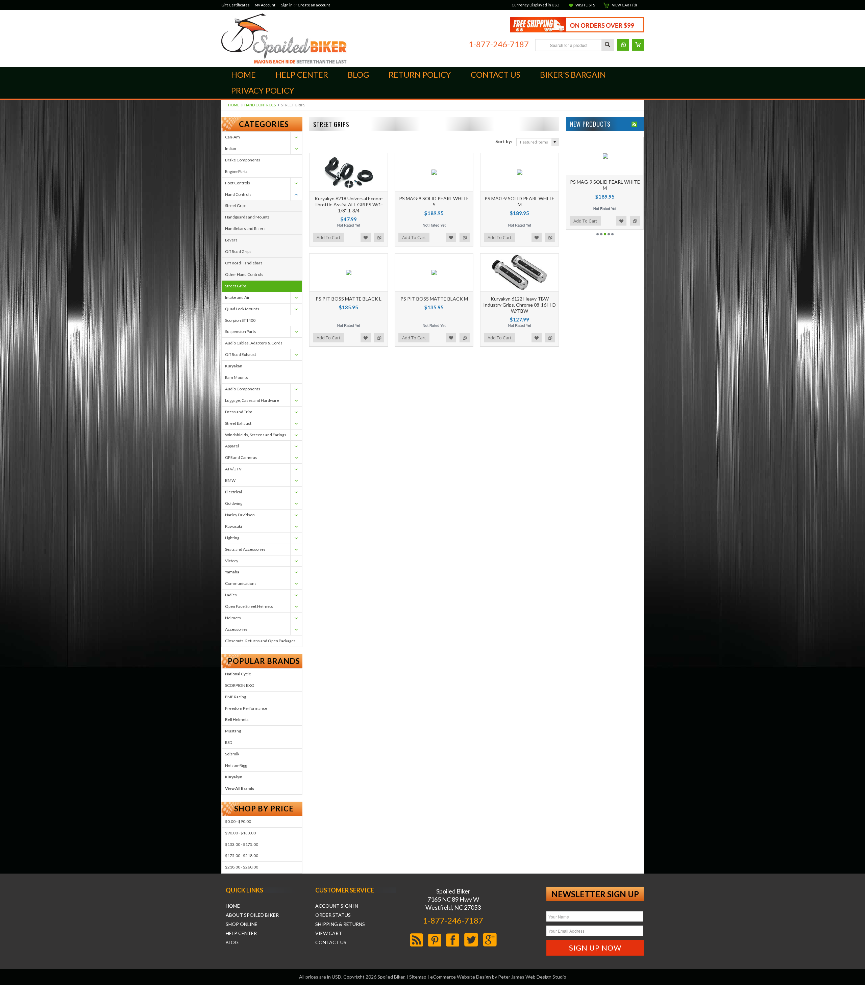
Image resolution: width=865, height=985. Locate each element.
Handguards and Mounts (247, 216)
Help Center (241, 933)
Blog (232, 942)
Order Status (333, 915)
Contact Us (330, 942)
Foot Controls (237, 182)
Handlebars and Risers (245, 228)
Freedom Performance (246, 708)
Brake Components (242, 159)
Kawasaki (233, 526)
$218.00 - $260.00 (241, 867)
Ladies (231, 594)
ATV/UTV (233, 468)
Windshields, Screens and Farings (255, 434)
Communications (240, 583)
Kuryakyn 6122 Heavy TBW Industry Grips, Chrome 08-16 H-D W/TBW (519, 305)
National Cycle (238, 673)
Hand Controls (260, 105)
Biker (284, 38)
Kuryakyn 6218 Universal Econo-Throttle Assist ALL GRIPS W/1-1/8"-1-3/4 (348, 204)
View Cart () (624, 5)
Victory (231, 560)
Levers (231, 239)
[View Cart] (638, 45)
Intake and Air (237, 297)
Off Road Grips (238, 251)
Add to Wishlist (366, 237)
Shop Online (241, 924)
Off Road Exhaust (240, 354)
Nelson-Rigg (236, 765)
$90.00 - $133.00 (240, 832)
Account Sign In (336, 906)
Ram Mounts (236, 377)
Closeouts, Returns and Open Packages (260, 640)
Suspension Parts (240, 331)
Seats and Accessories (245, 549)
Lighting (232, 537)
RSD (228, 742)
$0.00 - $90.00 (238, 821)
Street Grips (236, 205)
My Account (265, 5)
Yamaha (232, 571)
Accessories (236, 629)
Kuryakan (233, 365)
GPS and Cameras (241, 457)
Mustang (233, 730)
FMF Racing (235, 696)
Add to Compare (379, 237)
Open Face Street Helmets (249, 606)
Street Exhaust (238, 423)
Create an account (314, 5)
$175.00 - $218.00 (241, 855)
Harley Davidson (240, 514)
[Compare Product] (623, 45)
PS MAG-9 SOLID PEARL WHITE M (519, 201)
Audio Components (242, 388)
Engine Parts (236, 171)
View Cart (328, 933)
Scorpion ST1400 (240, 320)
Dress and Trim (238, 411)
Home (233, 105)
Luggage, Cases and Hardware (252, 400)
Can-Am (232, 136)
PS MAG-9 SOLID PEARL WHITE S (434, 201)
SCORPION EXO (239, 685)
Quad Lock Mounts (242, 308)
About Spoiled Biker (252, 915)
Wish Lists (585, 5)
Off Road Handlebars (244, 262)
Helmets (233, 617)
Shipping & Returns (340, 924)
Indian (230, 148)
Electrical (233, 491)
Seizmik (232, 753)
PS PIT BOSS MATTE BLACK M (434, 299)
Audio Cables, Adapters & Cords (253, 342)
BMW (230, 480)
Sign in (287, 5)
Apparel (232, 445)
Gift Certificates (235, 5)
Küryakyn (233, 776)
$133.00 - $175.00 (241, 844)
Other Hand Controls (244, 274)
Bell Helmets (237, 719)
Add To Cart (328, 237)
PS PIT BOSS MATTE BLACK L (348, 299)
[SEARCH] (607, 45)
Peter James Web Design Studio (532, 977)
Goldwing (233, 503)
